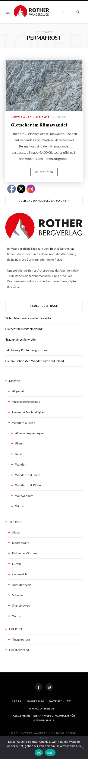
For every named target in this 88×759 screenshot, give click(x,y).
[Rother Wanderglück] (31, 12)
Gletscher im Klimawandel (39, 125)
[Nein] (83, 747)
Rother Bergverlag (62, 248)
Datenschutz (60, 701)
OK (39, 752)
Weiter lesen (44, 172)
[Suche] (75, 12)
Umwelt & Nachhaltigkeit (30, 117)
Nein (50, 752)
